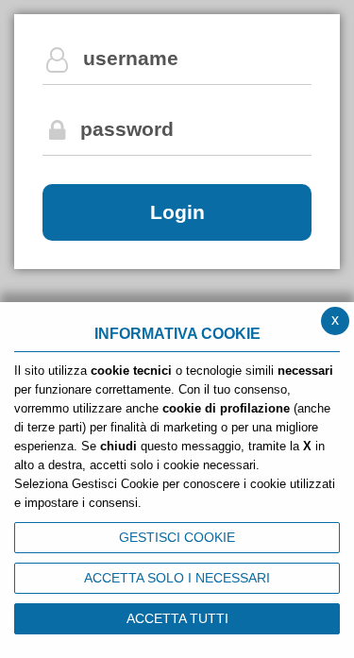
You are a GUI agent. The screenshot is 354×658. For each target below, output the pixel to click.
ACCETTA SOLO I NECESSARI (177, 577)
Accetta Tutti (177, 618)
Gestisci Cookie (177, 537)
